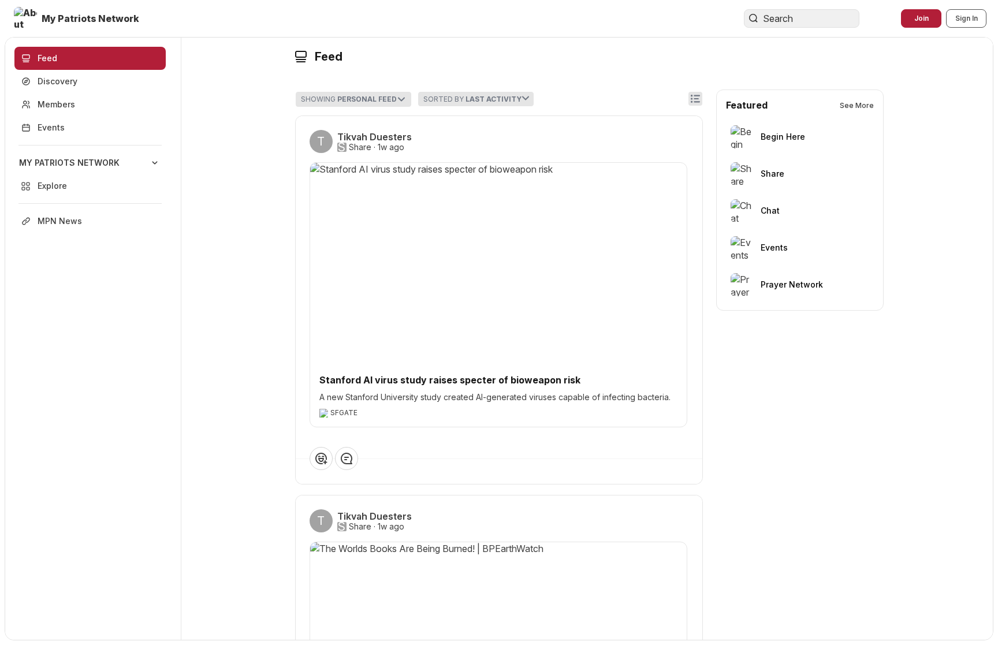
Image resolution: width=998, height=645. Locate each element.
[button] (78, 18)
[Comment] (346, 458)
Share (360, 147)
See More (857, 105)
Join (921, 18)
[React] (321, 458)
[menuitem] (90, 174)
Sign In (966, 18)
